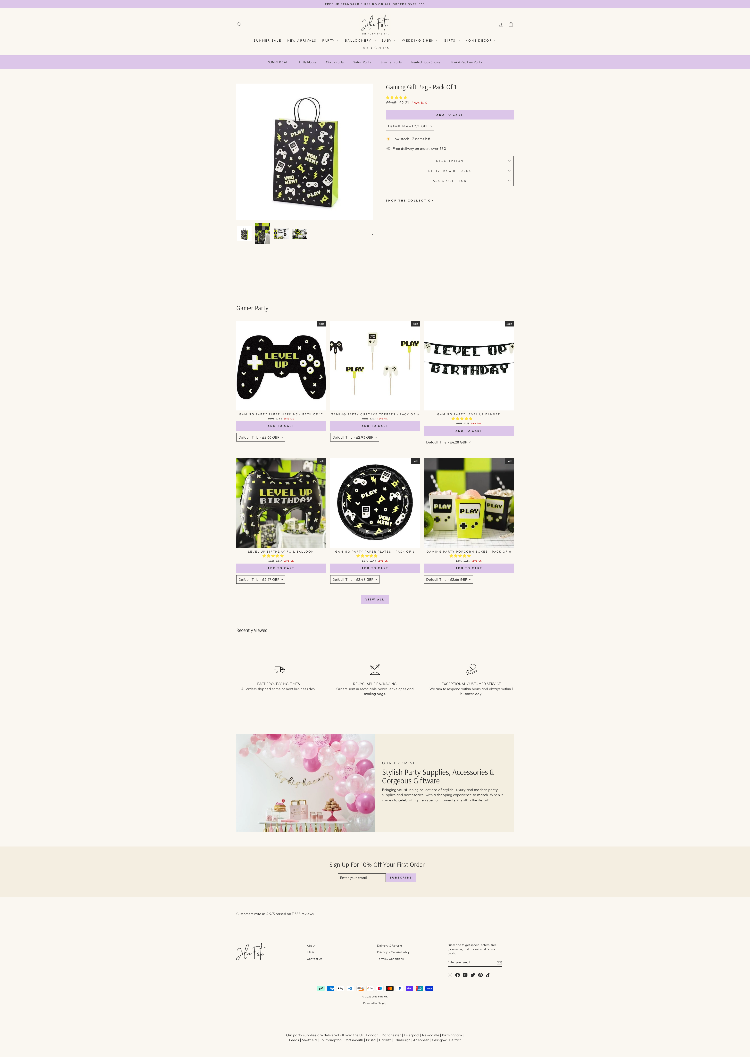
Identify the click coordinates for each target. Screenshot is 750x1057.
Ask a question (450, 181)
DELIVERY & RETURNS (449, 171)
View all (375, 599)
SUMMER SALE (267, 40)
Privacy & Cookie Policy (393, 952)
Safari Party (362, 62)
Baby (387, 40)
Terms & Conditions (390, 959)
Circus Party (335, 62)
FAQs (310, 952)
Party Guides (375, 48)
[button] (397, 97)
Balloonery (359, 40)
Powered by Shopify (375, 1002)
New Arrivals (301, 40)
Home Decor (479, 40)
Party (329, 40)
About (311, 945)
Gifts (450, 40)
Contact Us (314, 959)
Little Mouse (308, 62)
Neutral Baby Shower (426, 62)
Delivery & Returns (389, 945)
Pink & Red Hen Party (466, 62)
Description (450, 161)
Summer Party (391, 62)
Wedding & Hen (418, 40)
